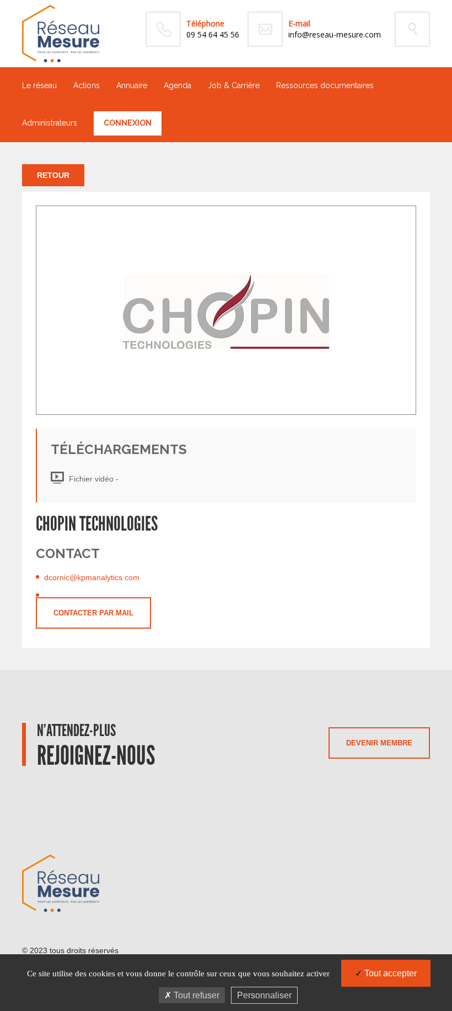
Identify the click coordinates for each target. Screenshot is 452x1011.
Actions (86, 85)
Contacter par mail (93, 613)
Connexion (128, 122)
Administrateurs (49, 122)
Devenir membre (379, 743)
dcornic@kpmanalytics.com (91, 577)
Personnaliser (264, 995)
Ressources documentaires (325, 85)
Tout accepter (389, 973)
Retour (53, 175)
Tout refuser (195, 995)
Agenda (177, 85)
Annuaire (131, 85)
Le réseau (39, 85)
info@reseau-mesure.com (334, 34)
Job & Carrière (234, 85)
